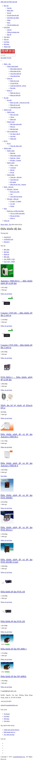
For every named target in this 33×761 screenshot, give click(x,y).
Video (8, 20)
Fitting (12, 206)
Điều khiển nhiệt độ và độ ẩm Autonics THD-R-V (16, 464)
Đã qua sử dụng (14, 216)
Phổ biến (6, 252)
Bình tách (13, 119)
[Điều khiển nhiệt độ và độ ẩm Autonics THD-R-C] (7, 430)
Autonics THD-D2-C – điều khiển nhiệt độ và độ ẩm (16, 282)
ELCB (12, 172)
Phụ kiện (12, 88)
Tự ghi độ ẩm (14, 83)
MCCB (12, 170)
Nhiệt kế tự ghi (14, 81)
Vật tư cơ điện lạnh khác (17, 213)
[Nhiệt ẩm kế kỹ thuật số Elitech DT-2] (7, 401)
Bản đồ (9, 34)
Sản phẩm (3, 58)
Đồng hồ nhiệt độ (15, 95)
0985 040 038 (5, 2)
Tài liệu (9, 8)
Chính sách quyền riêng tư (11, 730)
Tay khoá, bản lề (15, 134)
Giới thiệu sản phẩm (13, 18)
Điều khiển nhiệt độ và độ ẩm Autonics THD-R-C (16, 435)
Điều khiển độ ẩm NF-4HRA (13, 676)
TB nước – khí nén (12, 189)
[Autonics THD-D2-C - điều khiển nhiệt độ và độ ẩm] (7, 276)
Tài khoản (7, 714)
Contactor (13, 167)
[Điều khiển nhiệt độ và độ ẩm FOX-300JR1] (7, 491)
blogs (8, 22)
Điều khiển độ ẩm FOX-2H (13, 621)
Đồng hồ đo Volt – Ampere (18, 184)
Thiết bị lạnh (7, 110)
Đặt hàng (6, 44)
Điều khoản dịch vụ (9, 732)
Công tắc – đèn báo (16, 177)
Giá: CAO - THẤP (9, 261)
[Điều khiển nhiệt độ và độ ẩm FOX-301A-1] (7, 523)
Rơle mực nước (14, 192)
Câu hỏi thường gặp (13, 25)
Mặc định (6, 249)
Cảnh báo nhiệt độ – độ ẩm (18, 86)
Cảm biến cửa (14, 179)
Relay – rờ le (14, 165)
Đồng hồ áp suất (15, 105)
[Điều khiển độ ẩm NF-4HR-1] (7, 644)
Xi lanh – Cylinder (15, 201)
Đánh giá (6, 254)
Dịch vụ (12, 218)
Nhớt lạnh (13, 139)
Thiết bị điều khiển (12, 66)
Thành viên (7, 46)
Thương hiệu (4, 233)
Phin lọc (12, 126)
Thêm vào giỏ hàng (6, 294)
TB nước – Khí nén (12, 199)
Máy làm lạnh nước (16, 124)
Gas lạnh (12, 136)
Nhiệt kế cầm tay (15, 93)
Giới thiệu (7, 27)
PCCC (6, 141)
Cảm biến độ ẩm (15, 76)
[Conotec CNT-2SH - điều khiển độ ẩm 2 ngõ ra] (7, 341)
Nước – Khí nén (8, 187)
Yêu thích (7, 37)
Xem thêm (4, 476)
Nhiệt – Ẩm (7, 64)
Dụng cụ (9, 90)
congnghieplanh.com (19, 757)
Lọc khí (12, 204)
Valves (12, 117)
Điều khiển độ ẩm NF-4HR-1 (14, 649)
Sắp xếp (3, 246)
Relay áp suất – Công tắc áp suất (19, 102)
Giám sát (9, 78)
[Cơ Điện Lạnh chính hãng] (8, 53)
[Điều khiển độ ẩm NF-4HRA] (7, 672)
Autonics (7, 237)
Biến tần (12, 153)
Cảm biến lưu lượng (16, 196)
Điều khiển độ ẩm (15, 71)
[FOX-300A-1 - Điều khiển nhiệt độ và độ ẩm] (7, 373)
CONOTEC (8, 239)
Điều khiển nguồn (15, 155)
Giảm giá (6, 220)
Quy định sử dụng (9, 734)
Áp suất (6, 98)
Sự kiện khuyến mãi (13, 15)
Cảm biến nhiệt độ (15, 73)
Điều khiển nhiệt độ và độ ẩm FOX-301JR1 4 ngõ (16, 560)
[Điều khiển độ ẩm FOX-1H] (7, 587)
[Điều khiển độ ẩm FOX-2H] (7, 617)
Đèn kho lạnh (14, 129)
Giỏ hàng (6, 42)
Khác (5, 208)
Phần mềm (10, 10)
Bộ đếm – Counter (15, 160)
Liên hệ (9, 30)
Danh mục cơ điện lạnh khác (15, 211)
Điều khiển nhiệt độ (16, 69)
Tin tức (9, 13)
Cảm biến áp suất (15, 107)
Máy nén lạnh (14, 114)
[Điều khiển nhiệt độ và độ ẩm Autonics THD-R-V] (7, 459)
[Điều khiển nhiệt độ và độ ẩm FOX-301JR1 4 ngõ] (7, 555)
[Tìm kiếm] (1, 60)
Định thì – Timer (15, 158)
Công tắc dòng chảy (16, 146)
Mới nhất (6, 257)
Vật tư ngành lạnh (12, 131)
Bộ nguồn (13, 182)
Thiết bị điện (7, 148)
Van (11, 194)
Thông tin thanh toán (13, 32)
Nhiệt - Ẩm (8, 224)
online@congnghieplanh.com (9, 705)
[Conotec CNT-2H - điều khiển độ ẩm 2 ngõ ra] (7, 309)
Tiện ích (6, 39)
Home (2, 224)
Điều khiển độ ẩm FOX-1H (13, 591)
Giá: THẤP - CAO (9, 259)
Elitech (7, 242)
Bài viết (6, 6)
